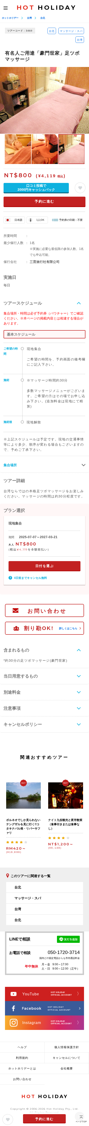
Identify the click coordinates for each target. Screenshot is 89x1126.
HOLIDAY (46, 7)
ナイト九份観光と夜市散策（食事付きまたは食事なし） (65, 824)
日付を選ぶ (44, 566)
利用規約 (22, 1058)
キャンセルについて (66, 1058)
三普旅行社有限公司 (45, 262)
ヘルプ (22, 1047)
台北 (42, 18)
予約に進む (44, 201)
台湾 (29, 18)
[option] (44, 100)
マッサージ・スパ (71, 31)
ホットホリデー (10, 18)
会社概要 (67, 1068)
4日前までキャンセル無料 (30, 578)
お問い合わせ (47, 611)
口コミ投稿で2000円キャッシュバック (36, 187)
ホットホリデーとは (22, 1068)
